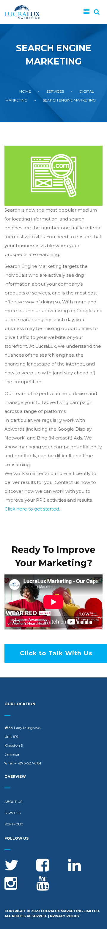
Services (55, 91)
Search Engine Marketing (69, 100)
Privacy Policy (65, 916)
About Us (13, 802)
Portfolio (13, 824)
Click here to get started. (32, 509)
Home (25, 91)
